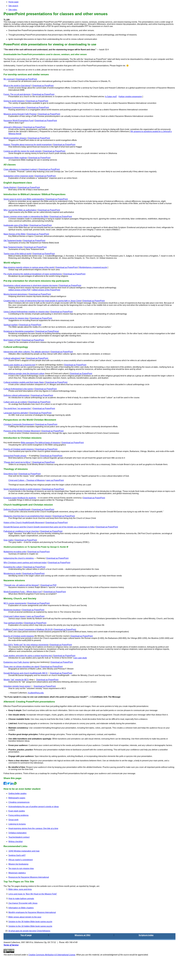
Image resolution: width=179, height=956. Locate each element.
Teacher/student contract (18, 837)
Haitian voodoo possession (130, 96)
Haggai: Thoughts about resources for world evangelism (28, 145)
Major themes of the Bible (14, 234)
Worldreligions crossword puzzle (93, 267)
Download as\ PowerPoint (35, 247)
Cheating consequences (18, 802)
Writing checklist (15, 841)
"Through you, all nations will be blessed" (21, 585)
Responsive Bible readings (15, 158)
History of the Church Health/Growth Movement (24, 522)
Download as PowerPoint (43, 94)
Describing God (10, 474)
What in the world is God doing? (17, 86)
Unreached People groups (15, 456)
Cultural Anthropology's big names (18, 389)
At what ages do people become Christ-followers (29, 931)
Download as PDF (49, 585)
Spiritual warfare (11, 325)
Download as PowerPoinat (47, 331)
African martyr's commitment (20, 860)
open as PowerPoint (55, 480)
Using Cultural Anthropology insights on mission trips (26, 312)
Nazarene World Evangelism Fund (18, 121)
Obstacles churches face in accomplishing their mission (27, 516)
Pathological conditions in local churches (21, 531)
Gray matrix (8, 540)
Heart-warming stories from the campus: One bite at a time (33, 828)
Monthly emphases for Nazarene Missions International (32, 912)
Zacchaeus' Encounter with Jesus (22, 903)
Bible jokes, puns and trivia (20, 889)
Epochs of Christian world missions (19, 449)
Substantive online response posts (18, 176)
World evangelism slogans (15, 138)
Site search (13, 6)
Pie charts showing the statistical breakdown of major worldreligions (33, 274)
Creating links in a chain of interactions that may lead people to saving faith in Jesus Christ (42, 301)
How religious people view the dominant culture (24, 373)
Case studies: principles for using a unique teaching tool (28, 656)
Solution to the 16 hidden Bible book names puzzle (30, 926)
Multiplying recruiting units (15, 552)
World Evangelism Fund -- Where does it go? (23, 592)
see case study (80, 658)
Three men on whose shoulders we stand (21, 667)
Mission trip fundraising (18, 864)
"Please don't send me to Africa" (17, 462)
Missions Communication (14, 107)
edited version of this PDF (19, 290)
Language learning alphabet (16, 413)
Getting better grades (17, 793)
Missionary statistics (17, 873)
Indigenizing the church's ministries (19, 558)
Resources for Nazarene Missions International (28, 877)
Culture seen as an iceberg (15, 402)
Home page (13, 2)
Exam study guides (16, 811)
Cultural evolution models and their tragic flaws (24, 382)
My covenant (9, 79)
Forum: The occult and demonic (17, 94)
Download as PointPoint (26, 79)
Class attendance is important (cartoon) (20, 169)
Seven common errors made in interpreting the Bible (26, 216)
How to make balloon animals (21, 899)
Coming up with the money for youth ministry (23, 151)
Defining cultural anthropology (16, 395)
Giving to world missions (14, 101)
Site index (12, 10)
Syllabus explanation (17, 833)
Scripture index (146, 935)
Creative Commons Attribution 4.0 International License (51, 954)
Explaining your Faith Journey (16, 662)
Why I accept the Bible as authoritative (20, 210)
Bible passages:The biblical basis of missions (40, 443)
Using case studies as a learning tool (19, 365)
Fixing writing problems (18, 815)
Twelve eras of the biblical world (17, 254)
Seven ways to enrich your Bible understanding (24, 199)
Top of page (26, 935)
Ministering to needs (12, 573)
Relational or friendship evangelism (19, 331)
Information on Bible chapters (21, 908)
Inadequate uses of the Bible (16, 225)
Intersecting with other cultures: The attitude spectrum (26, 352)
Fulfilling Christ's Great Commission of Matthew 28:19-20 (28, 629)
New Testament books (13, 247)
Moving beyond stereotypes (15, 294)
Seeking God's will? (17, 855)
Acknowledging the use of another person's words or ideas (33, 807)
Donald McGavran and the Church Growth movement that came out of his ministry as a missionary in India (49, 527)
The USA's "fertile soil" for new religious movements (26, 645)
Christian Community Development (19, 424)
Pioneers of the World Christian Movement (22, 431)
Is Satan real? (111, 96)
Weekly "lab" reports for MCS (16, 680)
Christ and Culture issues (14, 616)
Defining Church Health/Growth (17, 509)
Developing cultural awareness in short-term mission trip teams (31, 285)
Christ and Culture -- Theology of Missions (26, 480)
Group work (13, 820)
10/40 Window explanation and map (23, 851)
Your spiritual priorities (13, 623)
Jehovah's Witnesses (13, 127)
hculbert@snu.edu (36, 693)
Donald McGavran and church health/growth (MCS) (26, 673)
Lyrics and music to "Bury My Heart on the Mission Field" (32, 894)
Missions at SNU (82, 935)
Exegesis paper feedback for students (20, 498)
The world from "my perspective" (17, 408)
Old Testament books (13, 241)
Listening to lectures (17, 824)
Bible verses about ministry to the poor (24, 917)
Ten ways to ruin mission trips (21, 868)
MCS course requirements (15, 603)
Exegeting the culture (13, 567)
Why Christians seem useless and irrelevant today (25, 563)
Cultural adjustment (12, 358)
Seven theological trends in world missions (22, 489)
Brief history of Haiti (12, 340)
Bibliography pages (16, 798)
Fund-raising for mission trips (16, 318)
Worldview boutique (12, 610)
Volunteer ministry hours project (17, 686)
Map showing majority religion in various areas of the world (29, 267)
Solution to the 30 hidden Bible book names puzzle (30, 922)
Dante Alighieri (10, 187)
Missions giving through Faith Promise (20, 114)
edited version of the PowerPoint (46, 290)
